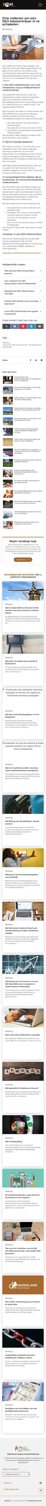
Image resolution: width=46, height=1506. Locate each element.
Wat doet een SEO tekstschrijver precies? (23, 272)
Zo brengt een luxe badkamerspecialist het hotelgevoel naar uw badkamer (27, 378)
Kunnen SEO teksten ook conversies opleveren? (23, 302)
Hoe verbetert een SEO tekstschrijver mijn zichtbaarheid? (23, 282)
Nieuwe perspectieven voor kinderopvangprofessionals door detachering (26, 472)
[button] (40, 5)
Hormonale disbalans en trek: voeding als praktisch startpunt (28, 492)
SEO (13, 345)
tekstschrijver (7, 347)
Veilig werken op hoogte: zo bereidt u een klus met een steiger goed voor (28, 409)
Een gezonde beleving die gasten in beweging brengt (27, 481)
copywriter (7, 345)
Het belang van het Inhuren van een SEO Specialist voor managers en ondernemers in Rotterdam (21, 984)
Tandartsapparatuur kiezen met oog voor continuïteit (27, 512)
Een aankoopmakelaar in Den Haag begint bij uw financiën (27, 388)
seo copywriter (21, 345)
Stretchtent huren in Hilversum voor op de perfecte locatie (27, 419)
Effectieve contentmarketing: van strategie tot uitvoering (26, 523)
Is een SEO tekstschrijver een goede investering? (23, 312)
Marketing (8, 29)
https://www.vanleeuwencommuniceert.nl (21, 253)
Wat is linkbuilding (13, 1141)
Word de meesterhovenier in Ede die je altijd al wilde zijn (27, 461)
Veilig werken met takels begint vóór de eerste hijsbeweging (27, 398)
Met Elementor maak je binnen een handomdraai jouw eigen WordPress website (21, 930)
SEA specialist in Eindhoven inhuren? (21, 1088)
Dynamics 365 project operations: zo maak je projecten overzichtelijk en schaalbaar (27, 451)
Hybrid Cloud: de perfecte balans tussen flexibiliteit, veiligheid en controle (26, 430)
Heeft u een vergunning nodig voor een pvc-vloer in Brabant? (27, 440)
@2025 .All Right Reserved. (23, 1501)
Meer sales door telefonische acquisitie (22, 1035)
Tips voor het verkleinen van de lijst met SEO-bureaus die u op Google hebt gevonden (23, 1251)
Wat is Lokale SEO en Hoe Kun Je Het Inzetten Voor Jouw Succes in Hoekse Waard (22, 610)
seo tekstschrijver (35, 345)
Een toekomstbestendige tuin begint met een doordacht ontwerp (27, 502)
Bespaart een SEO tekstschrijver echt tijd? (23, 292)
